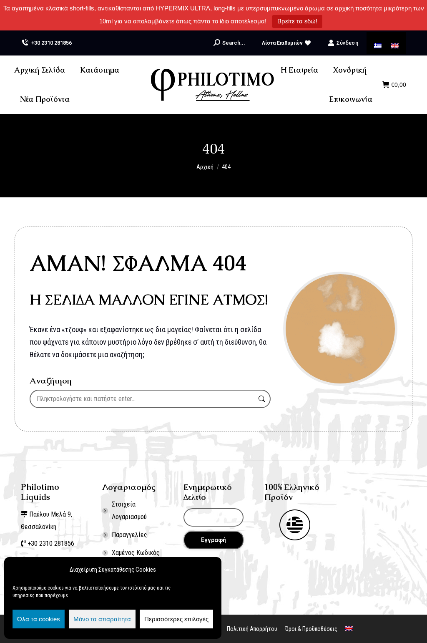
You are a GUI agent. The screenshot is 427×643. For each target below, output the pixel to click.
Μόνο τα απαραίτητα (102, 619)
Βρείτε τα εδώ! (297, 21)
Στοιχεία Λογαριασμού (129, 510)
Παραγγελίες (129, 535)
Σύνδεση (347, 43)
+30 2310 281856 (51, 43)
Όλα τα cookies (38, 619)
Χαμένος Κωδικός (136, 553)
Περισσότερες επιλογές (176, 619)
